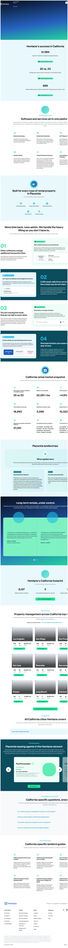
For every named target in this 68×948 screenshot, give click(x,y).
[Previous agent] (8, 769)
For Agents (6, 915)
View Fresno (17, 701)
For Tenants (7, 921)
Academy (50, 915)
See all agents (33, 786)
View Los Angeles (18, 648)
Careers (35, 923)
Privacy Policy (27, 937)
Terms (65, 944)
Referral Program (37, 918)
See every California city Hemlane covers (52, 622)
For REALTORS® (8, 923)
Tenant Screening (23, 918)
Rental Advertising (23, 913)
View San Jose (18, 675)
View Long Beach (41, 701)
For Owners (7, 913)
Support (50, 913)
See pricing (48, 33)
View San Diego (41, 648)
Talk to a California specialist (31, 33)
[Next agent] (59, 769)
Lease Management (23, 921)
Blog (49, 918)
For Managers (7, 918)
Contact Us (36, 926)
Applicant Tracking (23, 915)
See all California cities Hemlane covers (44, 709)
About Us (36, 921)
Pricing (14, 4)
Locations (15, 5)
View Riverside (41, 675)
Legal (35, 929)
